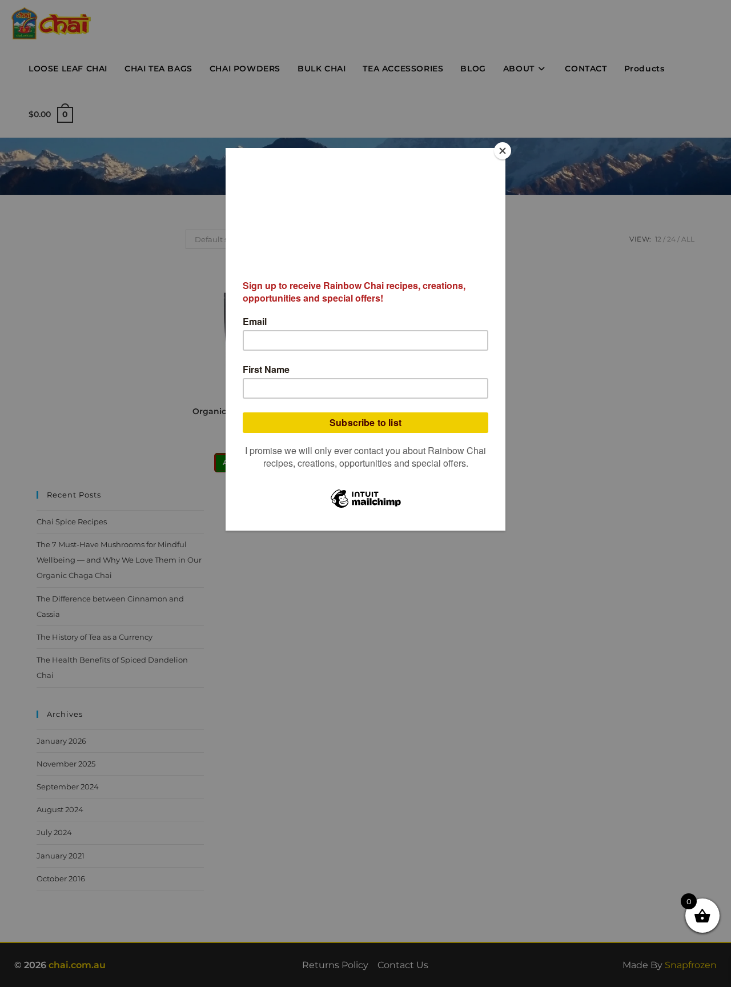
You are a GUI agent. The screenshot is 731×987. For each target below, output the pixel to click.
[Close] (502, 150)
